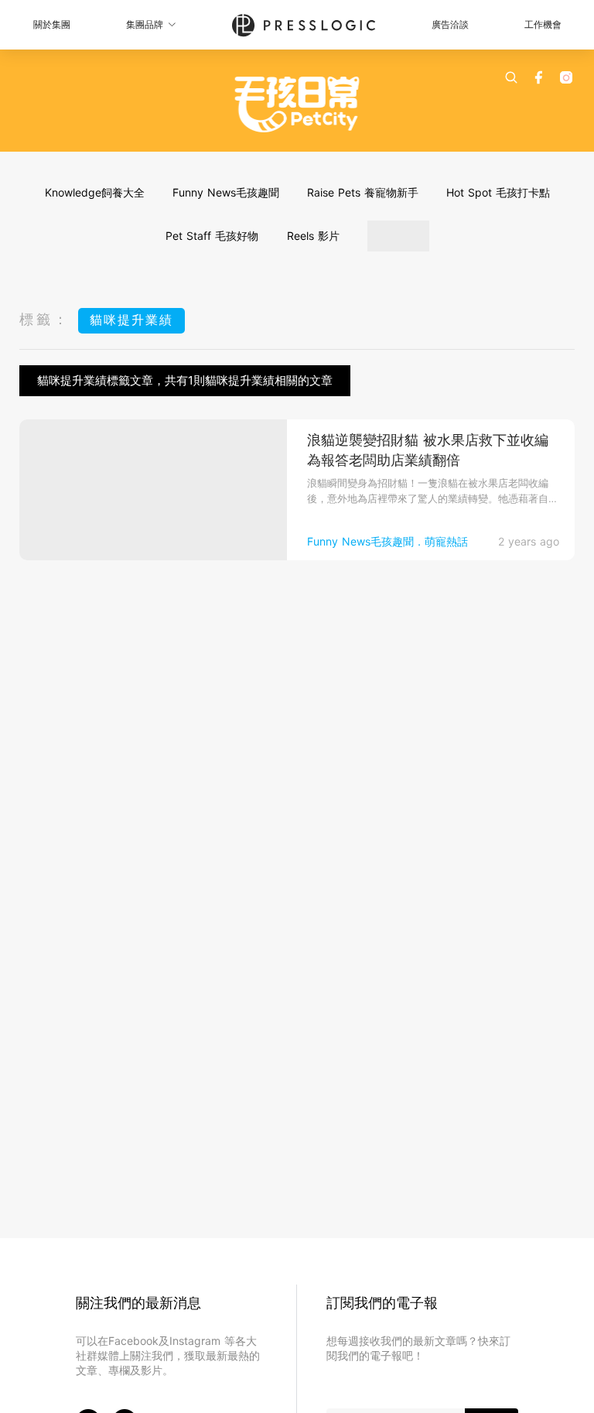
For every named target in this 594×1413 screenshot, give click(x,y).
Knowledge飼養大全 (95, 192)
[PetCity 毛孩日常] (297, 104)
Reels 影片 (313, 235)
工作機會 (543, 24)
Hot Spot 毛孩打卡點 (498, 192)
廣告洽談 (450, 24)
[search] (511, 77)
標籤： (44, 319)
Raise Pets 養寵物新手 (362, 192)
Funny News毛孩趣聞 (225, 192)
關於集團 (51, 24)
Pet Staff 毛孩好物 (212, 235)
